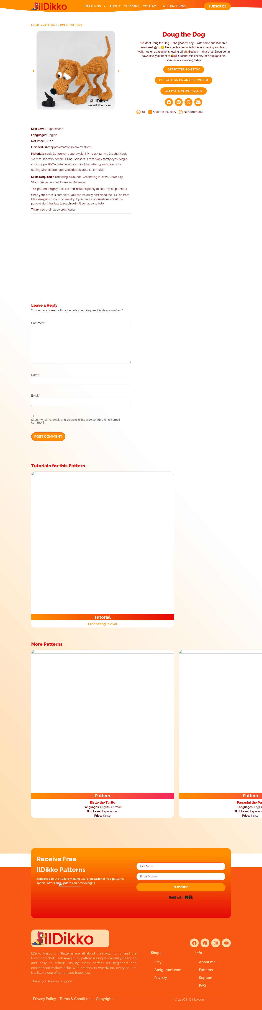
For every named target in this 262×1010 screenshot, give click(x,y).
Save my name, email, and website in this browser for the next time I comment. (75, 421)
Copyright (104, 999)
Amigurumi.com (167, 970)
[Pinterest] (205, 942)
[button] (33, 71)
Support (131, 6)
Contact (150, 6)
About (115, 6)
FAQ (202, 985)
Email (35, 395)
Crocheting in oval (102, 624)
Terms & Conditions (76, 999)
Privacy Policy (44, 999)
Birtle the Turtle (102, 802)
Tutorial (102, 617)
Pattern (102, 795)
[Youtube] (226, 942)
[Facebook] (194, 942)
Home (35, 25)
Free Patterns (173, 6)
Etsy (157, 962)
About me (207, 962)
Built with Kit (181, 897)
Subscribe (217, 6)
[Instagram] (215, 942)
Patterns (93, 6)
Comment (38, 323)
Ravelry (160, 978)
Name (36, 375)
